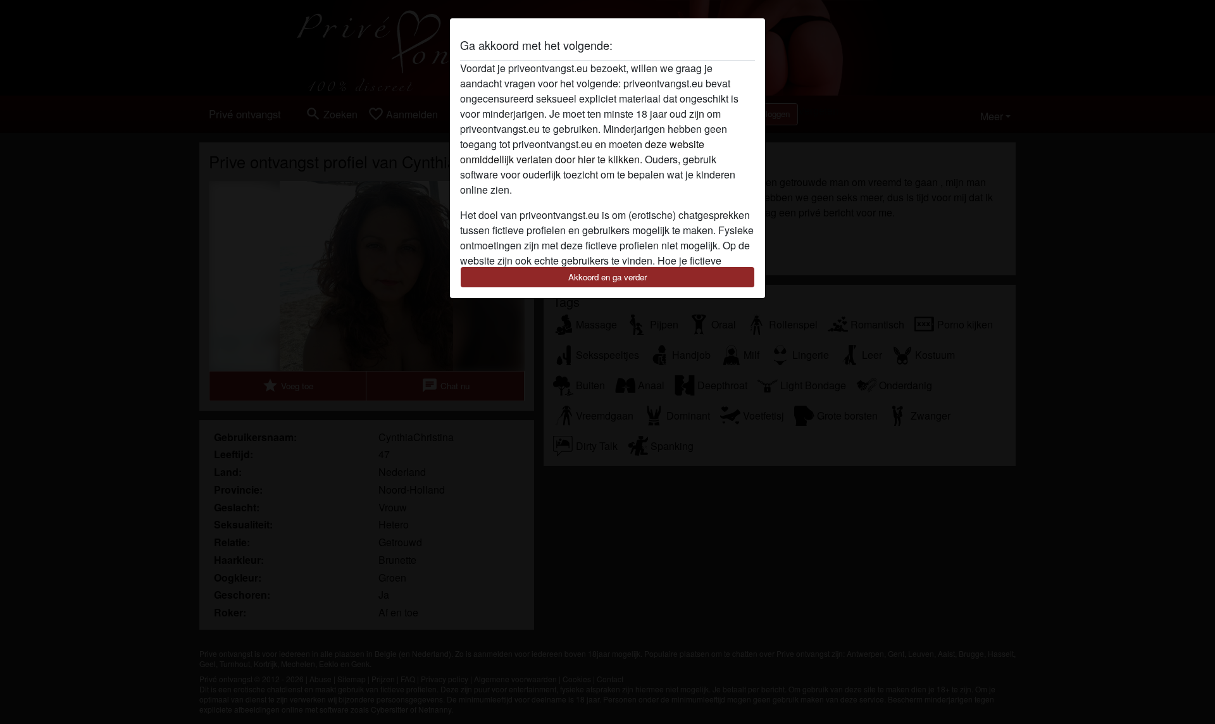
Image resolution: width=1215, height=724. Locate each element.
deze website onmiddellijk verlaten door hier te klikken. (582, 151)
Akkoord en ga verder (607, 277)
